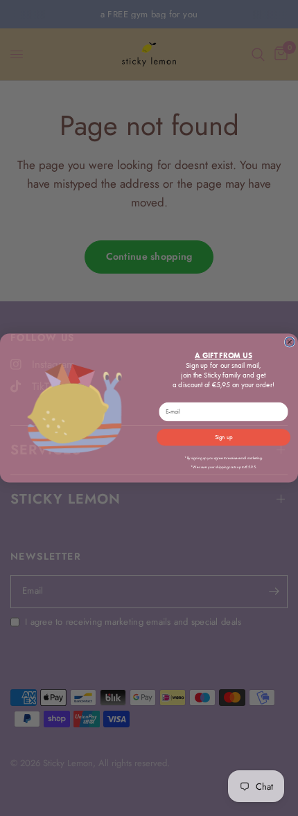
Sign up (223, 437)
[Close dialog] (289, 341)
